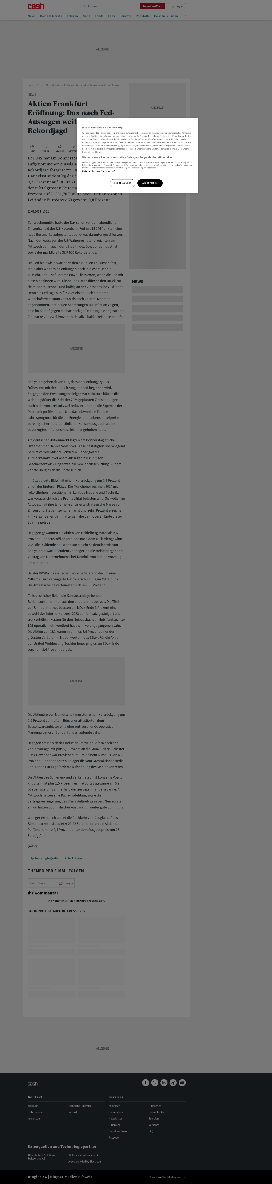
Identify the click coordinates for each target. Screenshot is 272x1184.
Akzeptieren (149, 183)
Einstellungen (122, 183)
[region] (137, 155)
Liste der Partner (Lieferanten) (98, 171)
